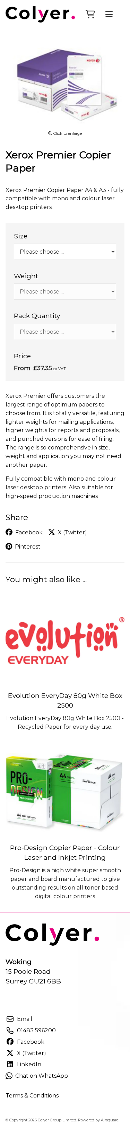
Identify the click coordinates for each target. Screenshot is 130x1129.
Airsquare (110, 1120)
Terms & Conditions (32, 1095)
